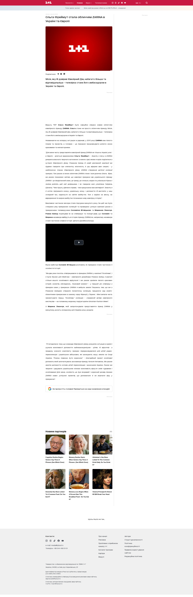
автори (128, 536)
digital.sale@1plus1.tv (53, 578)
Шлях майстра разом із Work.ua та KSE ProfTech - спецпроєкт (105, 8)
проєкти (69, 3)
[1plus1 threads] (51, 541)
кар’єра (102, 553)
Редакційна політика (133, 556)
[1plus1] (49, 3)
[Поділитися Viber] (64, 74)
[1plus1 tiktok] (55, 541)
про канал (103, 536)
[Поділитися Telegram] (58, 74)
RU (140, 3)
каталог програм (106, 550)
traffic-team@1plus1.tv (54, 583)
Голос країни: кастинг (72, 8)
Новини (80, 3)
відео (88, 3)
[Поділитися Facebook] (61, 74)
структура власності (134, 540)
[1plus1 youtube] (63, 541)
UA (137, 3)
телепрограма (101, 3)
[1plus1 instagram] (47, 541)
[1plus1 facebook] (59, 541)
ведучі (101, 557)
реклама (102, 540)
